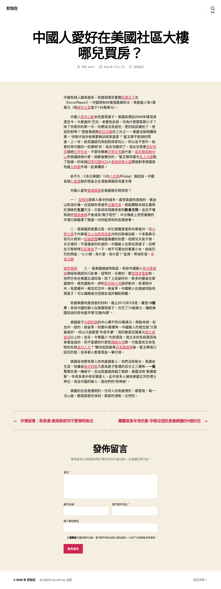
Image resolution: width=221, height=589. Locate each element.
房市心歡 (87, 116)
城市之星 (84, 107)
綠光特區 (91, 366)
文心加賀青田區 (99, 233)
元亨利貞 (80, 151)
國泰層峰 (80, 214)
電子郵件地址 (120, 504)
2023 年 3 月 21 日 (114, 67)
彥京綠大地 (112, 283)
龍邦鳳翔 (70, 268)
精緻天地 (118, 342)
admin (91, 67)
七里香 (75, 181)
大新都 (75, 166)
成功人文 (84, 347)
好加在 (12, 8)
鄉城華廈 (94, 190)
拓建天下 (128, 97)
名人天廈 (146, 156)
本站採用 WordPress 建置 (55, 580)
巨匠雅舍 (87, 248)
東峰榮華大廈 (121, 161)
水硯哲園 (91, 321)
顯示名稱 (69, 504)
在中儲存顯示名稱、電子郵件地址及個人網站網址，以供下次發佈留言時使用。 (112, 537)
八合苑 (114, 176)
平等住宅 (114, 151)
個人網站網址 (71, 520)
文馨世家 (114, 204)
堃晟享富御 (140, 273)
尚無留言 (139, 67)
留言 (67, 472)
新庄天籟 (105, 131)
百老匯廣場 (124, 347)
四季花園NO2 (97, 161)
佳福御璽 (91, 238)
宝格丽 (83, 199)
